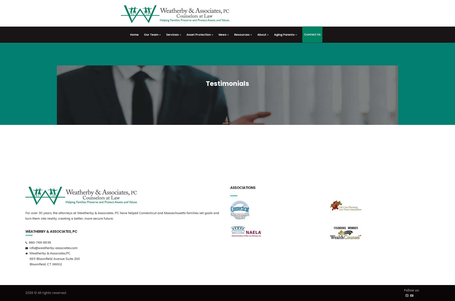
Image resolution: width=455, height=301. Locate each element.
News (222, 35)
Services (172, 35)
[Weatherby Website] (175, 15)
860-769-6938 (40, 242)
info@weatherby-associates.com (54, 248)
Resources (242, 35)
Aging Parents (284, 35)
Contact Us (312, 34)
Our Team (151, 35)
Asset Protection (198, 35)
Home (134, 35)
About (261, 35)
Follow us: (411, 290)
